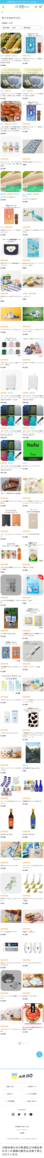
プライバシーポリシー (22, 1130)
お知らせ (10, 1094)
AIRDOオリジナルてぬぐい (30, 996)
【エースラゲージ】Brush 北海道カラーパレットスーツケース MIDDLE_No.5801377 (11, 433)
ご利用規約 (11, 1101)
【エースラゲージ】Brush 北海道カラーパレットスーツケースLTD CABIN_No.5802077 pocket (11, 397)
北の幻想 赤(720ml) (7, 834)
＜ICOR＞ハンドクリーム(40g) (31, 667)
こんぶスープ (26, 296)
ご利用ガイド (31, 1086)
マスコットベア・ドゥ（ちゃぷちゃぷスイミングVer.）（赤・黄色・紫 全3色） (12, 164)
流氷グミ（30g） (27, 600)
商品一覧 (10, 1086)
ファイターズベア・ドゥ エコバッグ (11, 329)
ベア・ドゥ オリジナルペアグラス (32, 963)
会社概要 (22, 1133)
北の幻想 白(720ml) (29, 834)
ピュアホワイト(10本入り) (8, 197)
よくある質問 (31, 1094)
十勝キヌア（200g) (28, 567)
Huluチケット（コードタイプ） (31, 466)
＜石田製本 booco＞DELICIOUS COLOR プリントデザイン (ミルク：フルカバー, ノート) (33, 735)
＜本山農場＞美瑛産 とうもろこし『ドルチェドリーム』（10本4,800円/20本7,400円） (11, 60)
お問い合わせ (31, 1101)
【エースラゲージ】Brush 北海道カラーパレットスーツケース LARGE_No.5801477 (33, 433)
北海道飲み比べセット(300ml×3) (32, 801)
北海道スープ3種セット (29, 932)
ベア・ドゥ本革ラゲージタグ (9, 932)
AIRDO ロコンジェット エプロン (10, 865)
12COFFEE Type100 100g (8, 633)
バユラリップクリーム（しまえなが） (11, 700)
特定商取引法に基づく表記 (22, 1126)
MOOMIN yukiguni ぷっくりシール (32, 162)
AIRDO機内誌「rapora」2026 (31, 768)
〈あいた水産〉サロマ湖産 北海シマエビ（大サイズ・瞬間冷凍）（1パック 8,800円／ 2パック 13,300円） (11, 129)
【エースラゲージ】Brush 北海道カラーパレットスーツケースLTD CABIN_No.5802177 (33, 397)
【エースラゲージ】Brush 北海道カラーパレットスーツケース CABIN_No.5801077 (11, 468)
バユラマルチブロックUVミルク (9, 733)
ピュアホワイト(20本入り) (30, 199)
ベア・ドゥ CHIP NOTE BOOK (31, 534)
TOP (2, 12)
